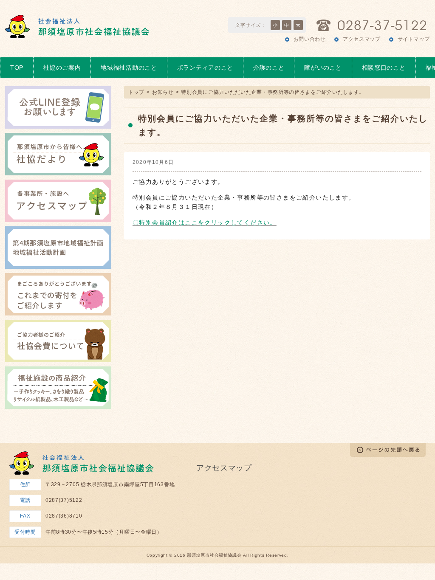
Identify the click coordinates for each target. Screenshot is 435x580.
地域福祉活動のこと (129, 67)
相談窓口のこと (384, 67)
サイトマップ (414, 39)
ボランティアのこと (205, 67)
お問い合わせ (310, 39)
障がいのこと (323, 67)
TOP (16, 67)
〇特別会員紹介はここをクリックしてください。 (205, 222)
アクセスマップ (362, 39)
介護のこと (269, 67)
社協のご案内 (62, 67)
